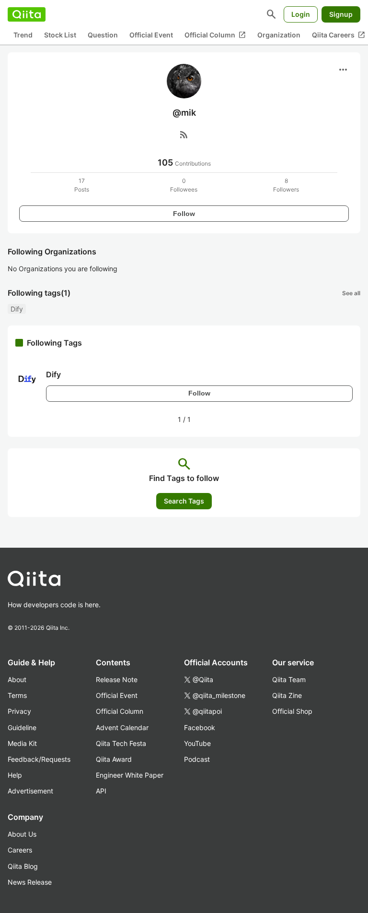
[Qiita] (27, 14)
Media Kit (22, 743)
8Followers (286, 185)
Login (300, 14)
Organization (278, 35)
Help (15, 775)
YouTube (197, 743)
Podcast (197, 759)
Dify (17, 309)
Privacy (19, 711)
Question (103, 35)
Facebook (199, 727)
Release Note (117, 679)
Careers (20, 850)
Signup (341, 14)
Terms (17, 695)
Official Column (215, 35)
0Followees (183, 185)
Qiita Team (289, 679)
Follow (184, 213)
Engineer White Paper (129, 775)
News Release (30, 882)
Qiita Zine (287, 695)
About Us (22, 834)
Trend (23, 35)
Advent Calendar (122, 727)
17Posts (81, 185)
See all (351, 293)
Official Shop (292, 711)
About (17, 679)
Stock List (60, 35)
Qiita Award (114, 759)
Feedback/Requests (39, 759)
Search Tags (184, 501)
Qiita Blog (23, 866)
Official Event (151, 35)
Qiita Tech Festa (121, 743)
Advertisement (30, 791)
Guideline (22, 727)
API (101, 791)
